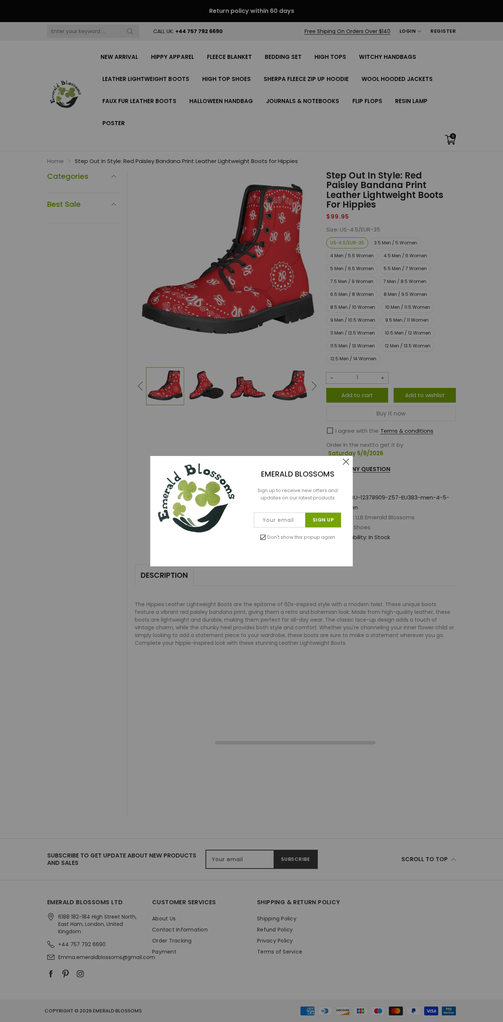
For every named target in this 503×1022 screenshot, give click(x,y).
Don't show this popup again (301, 537)
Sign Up (323, 519)
